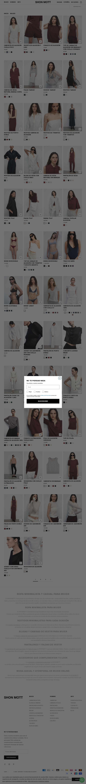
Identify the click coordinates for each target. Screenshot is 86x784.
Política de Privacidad (46, 395)
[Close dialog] (59, 378)
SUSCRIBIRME (43, 401)
